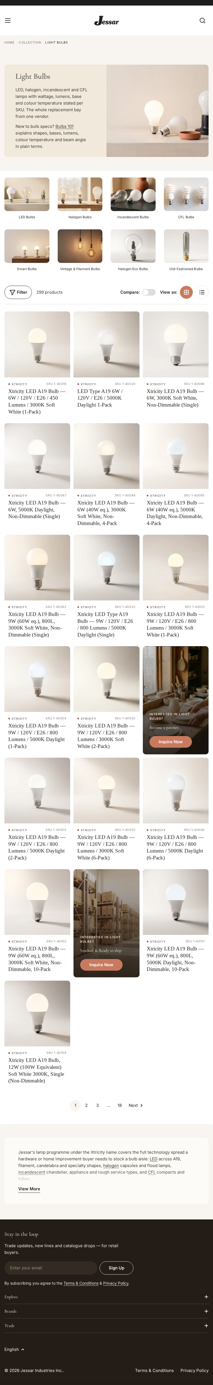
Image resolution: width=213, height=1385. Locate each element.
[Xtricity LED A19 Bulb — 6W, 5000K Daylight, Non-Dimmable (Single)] (37, 456)
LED (154, 1158)
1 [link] (75, 1105)
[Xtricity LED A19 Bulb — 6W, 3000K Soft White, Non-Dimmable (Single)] (176, 344)
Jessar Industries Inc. (42, 1370)
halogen (111, 1165)
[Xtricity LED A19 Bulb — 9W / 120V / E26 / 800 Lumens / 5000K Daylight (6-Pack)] (176, 790)
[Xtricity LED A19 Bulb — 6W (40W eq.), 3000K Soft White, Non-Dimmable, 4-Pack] (106, 456)
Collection (30, 42)
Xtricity (19, 384)
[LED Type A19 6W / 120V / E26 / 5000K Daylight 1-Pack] (106, 344)
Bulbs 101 (64, 126)
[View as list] (202, 292)
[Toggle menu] (7, 20)
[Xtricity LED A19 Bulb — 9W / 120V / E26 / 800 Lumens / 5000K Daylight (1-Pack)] (37, 679)
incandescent (31, 1172)
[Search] (202, 20)
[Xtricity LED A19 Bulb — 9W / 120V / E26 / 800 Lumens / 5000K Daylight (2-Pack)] (37, 790)
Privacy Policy (115, 1283)
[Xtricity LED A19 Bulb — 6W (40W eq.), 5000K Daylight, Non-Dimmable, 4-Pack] (176, 456)
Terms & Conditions (81, 1283)
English (11, 1349)
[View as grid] (186, 292)
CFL (152, 1172)
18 (120, 1105)
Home (9, 42)
